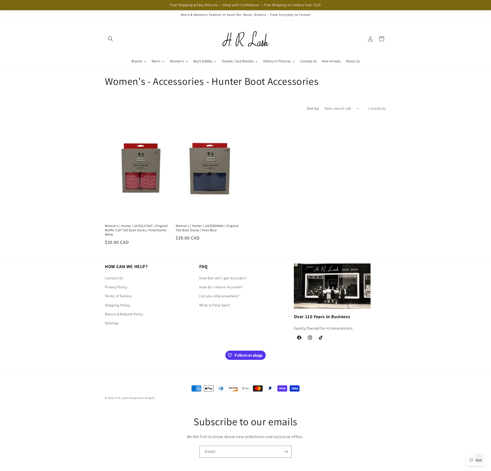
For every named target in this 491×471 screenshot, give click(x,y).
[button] (110, 38)
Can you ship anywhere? (219, 296)
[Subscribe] (285, 452)
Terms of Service (118, 296)
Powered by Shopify (142, 398)
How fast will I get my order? (223, 278)
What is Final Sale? (214, 305)
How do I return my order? (221, 287)
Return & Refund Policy (124, 314)
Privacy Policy (116, 287)
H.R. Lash (121, 398)
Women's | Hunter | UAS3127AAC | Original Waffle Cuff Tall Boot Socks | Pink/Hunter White (136, 230)
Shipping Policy (117, 305)
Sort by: (313, 108)
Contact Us (114, 278)
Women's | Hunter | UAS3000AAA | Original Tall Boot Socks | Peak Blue (207, 228)
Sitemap (111, 323)
